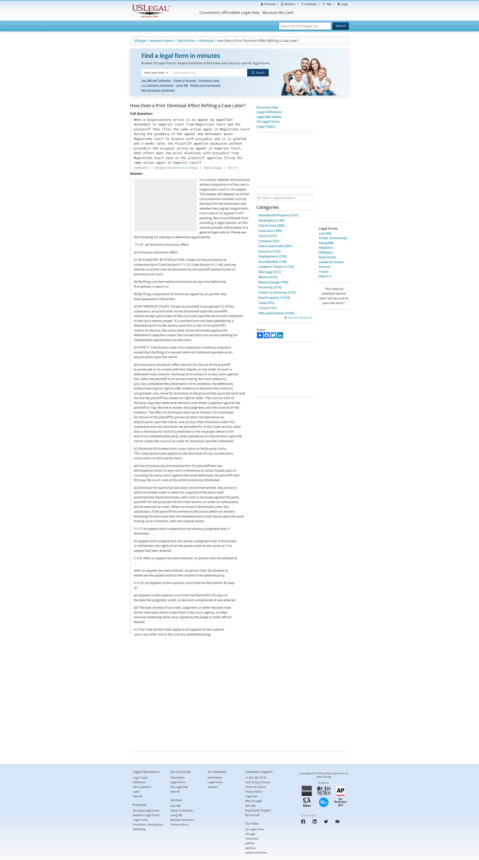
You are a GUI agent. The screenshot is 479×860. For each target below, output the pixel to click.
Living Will (182, 85)
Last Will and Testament (156, 80)
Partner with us (179, 824)
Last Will (325, 233)
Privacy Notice (254, 791)
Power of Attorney (184, 80)
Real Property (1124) (274, 297)
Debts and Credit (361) (275, 246)
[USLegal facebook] (303, 821)
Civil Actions (186, 40)
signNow (250, 848)
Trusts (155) (267, 308)
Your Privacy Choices (257, 782)
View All (137, 796)
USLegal (140, 40)
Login (344, 4)
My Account (252, 815)
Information (177, 777)
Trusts (323, 271)
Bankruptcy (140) (271, 220)
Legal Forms (140, 820)
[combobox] (156, 72)
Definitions (139, 782)
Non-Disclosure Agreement (158, 90)
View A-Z (325, 276)
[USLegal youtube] (337, 821)
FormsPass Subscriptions (148, 824)
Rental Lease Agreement (205, 85)
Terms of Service (255, 787)
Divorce (324, 266)
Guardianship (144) (272, 261)
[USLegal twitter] (326, 821)
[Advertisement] (165, 205)
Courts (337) (267, 236)
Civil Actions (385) (271, 225)
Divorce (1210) (269, 251)
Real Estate (327, 257)
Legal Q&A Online (269, 117)
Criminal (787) (268, 241)
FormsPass (252, 838)
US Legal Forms (268, 121)
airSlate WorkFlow (256, 852)
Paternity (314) (269, 287)
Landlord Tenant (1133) (276, 266)
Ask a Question (142, 787)
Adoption (326, 247)
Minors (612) (267, 277)
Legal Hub (251, 796)
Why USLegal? (253, 801)
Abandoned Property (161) (278, 215)
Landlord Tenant (331, 262)
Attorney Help (267, 107)
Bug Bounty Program (258, 810)
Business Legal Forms (146, 815)
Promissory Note (209, 80)
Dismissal (206, 40)
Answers (213, 787)
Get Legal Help (179, 787)
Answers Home (161, 40)
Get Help (250, 805)
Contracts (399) (270, 230)
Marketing (139, 829)
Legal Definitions (269, 112)
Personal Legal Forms (146, 810)
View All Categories (299, 317)
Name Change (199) (273, 282)
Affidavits (326, 252)
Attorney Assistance (182, 820)
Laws (136, 791)
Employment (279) (272, 256)
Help (328, 4)
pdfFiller (250, 843)
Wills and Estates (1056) (276, 313)
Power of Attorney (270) (276, 292)
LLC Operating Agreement (157, 85)
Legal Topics (266, 126)
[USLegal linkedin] (315, 821)
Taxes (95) (266, 303)
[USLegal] (150, 5)
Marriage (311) (269, 272)
